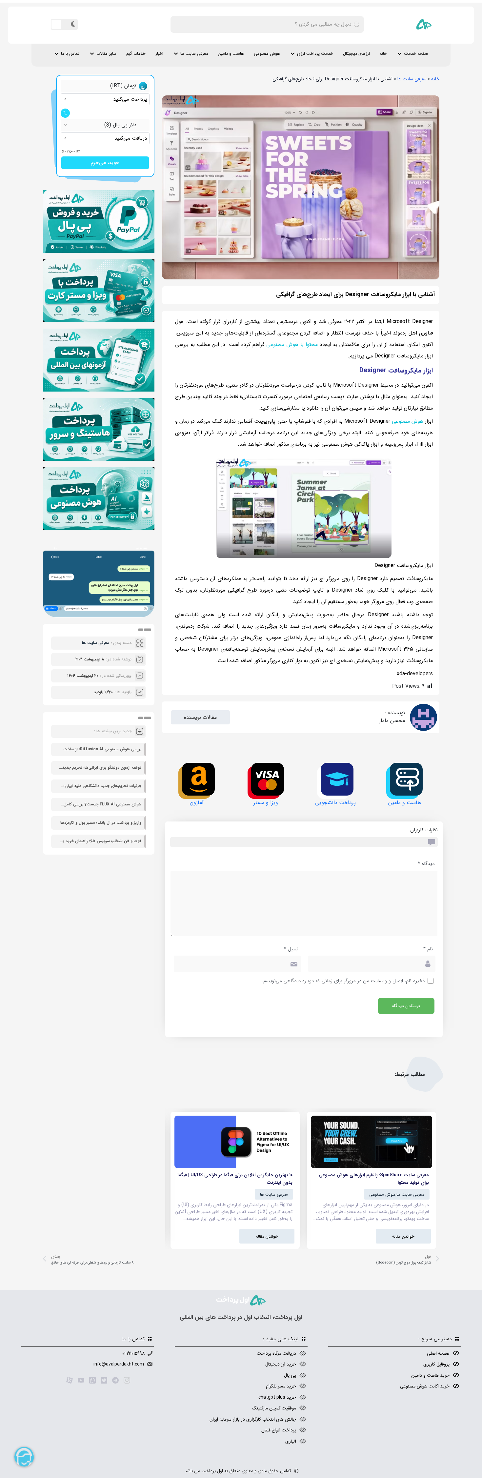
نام (428, 949)
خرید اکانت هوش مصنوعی (425, 1386)
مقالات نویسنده (200, 717)
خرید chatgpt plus (277, 1397)
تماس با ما (70, 53)
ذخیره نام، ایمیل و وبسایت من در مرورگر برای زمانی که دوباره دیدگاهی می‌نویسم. (343, 981)
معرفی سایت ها (194, 53)
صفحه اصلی (438, 1353)
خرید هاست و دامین (430, 1375)
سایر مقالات (106, 53)
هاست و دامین (231, 53)
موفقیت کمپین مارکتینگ (274, 1408)
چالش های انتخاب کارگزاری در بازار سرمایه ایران (253, 1419)
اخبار (159, 53)
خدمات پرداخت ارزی (315, 53)
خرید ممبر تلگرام (281, 1386)
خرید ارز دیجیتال (280, 1364)
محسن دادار (392, 721)
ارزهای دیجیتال (356, 53)
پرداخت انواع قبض (278, 1430)
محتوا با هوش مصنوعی (291, 344)
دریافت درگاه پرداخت (276, 1353)
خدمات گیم (136, 53)
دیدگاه (426, 864)
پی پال (290, 1375)
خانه (383, 53)
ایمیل (291, 949)
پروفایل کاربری (436, 1364)
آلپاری (290, 1441)
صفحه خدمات (416, 53)
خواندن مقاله (403, 1236)
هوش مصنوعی (267, 53)
